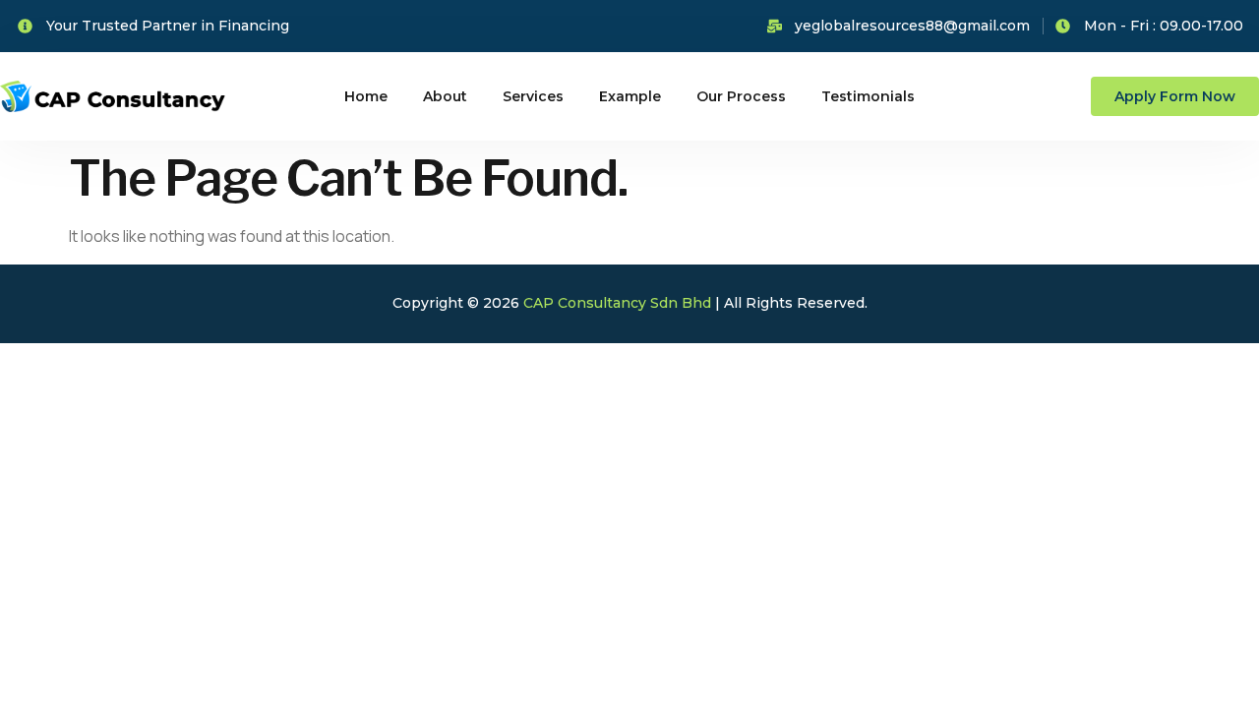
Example (630, 96)
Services (533, 96)
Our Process (741, 96)
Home (366, 96)
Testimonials (868, 96)
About (445, 96)
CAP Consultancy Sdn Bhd (617, 303)
